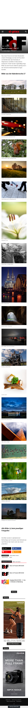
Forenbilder (10, 35)
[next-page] (5, 587)
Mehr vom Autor (16, 561)
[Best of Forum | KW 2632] (5, 574)
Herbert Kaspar (7, 50)
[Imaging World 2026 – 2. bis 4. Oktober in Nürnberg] (5, 581)
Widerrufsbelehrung (11, 701)
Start (2, 35)
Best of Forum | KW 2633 (17, 565)
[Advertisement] (14, 15)
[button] (2, 32)
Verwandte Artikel (6, 561)
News (5, 35)
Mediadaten (18, 701)
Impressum (8, 699)
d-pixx (10, 557)
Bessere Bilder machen (14, 555)
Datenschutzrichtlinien (16, 699)
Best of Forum (5, 557)
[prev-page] (2, 587)
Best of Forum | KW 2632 (17, 573)
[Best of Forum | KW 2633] (5, 567)
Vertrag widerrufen (14, 706)
